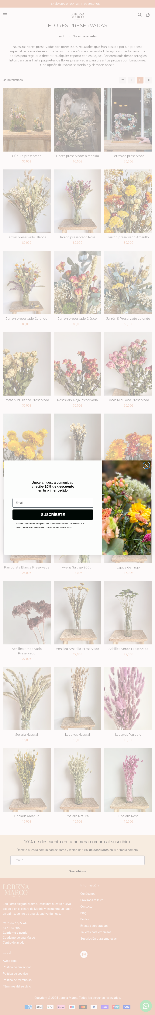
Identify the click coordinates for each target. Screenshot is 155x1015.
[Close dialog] (146, 465)
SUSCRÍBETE (53, 514)
